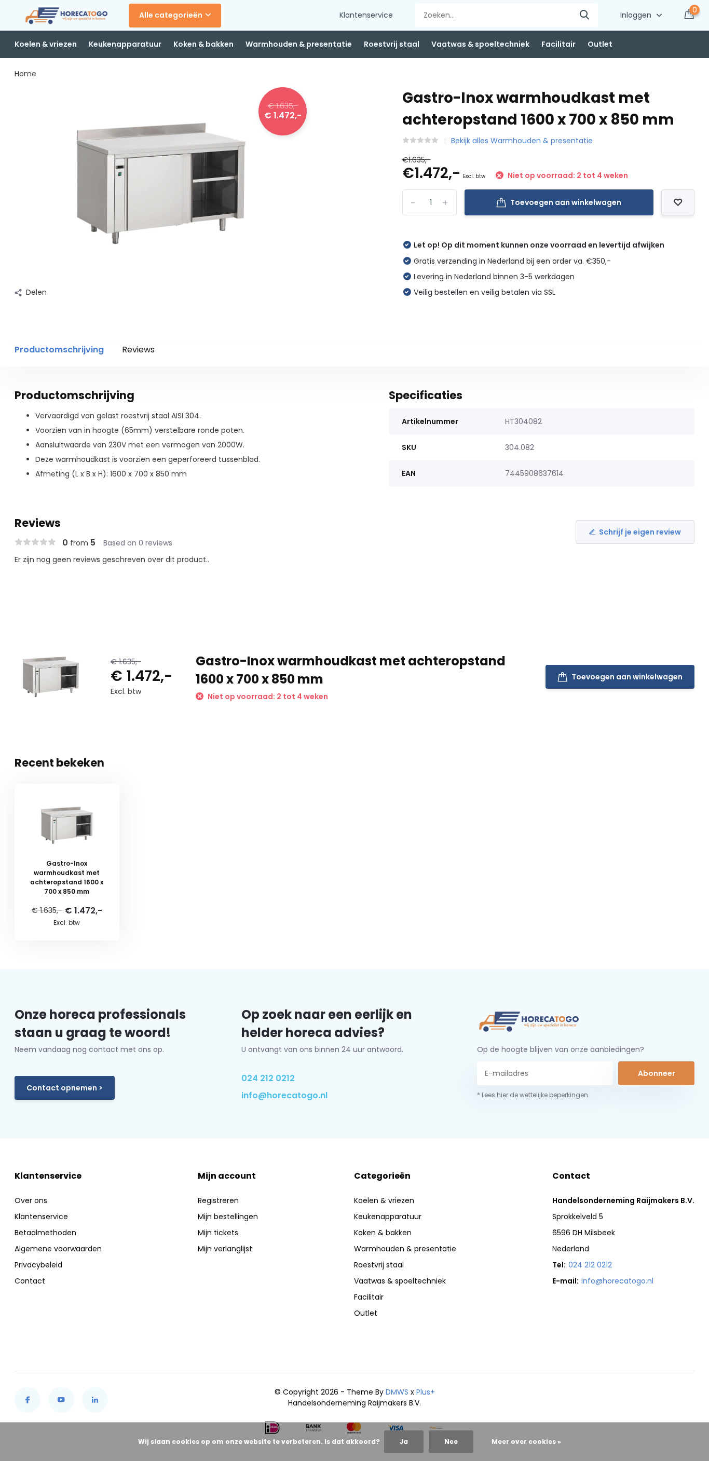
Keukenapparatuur (125, 44)
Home (25, 74)
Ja (404, 1441)
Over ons (31, 1200)
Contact (30, 1281)
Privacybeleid (38, 1265)
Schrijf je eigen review (640, 532)
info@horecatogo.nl (284, 1095)
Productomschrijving (59, 350)
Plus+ (425, 1392)
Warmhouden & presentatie (299, 44)
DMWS (397, 1392)
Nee (451, 1441)
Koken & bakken (203, 44)
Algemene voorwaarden (58, 1249)
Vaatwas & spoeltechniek (480, 44)
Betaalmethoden (45, 1232)
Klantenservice (366, 15)
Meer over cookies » (526, 1441)
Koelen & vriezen (46, 44)
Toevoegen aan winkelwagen (565, 202)
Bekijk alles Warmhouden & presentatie (522, 140)
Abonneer (656, 1073)
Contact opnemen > (64, 1088)
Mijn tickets (218, 1232)
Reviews (138, 350)
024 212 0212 (268, 1078)
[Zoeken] (585, 15)
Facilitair (558, 44)
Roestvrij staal (391, 44)
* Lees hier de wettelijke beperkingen (532, 1094)
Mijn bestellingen (228, 1216)
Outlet (600, 44)
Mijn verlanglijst (225, 1249)
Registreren (218, 1200)
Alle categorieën (170, 15)
